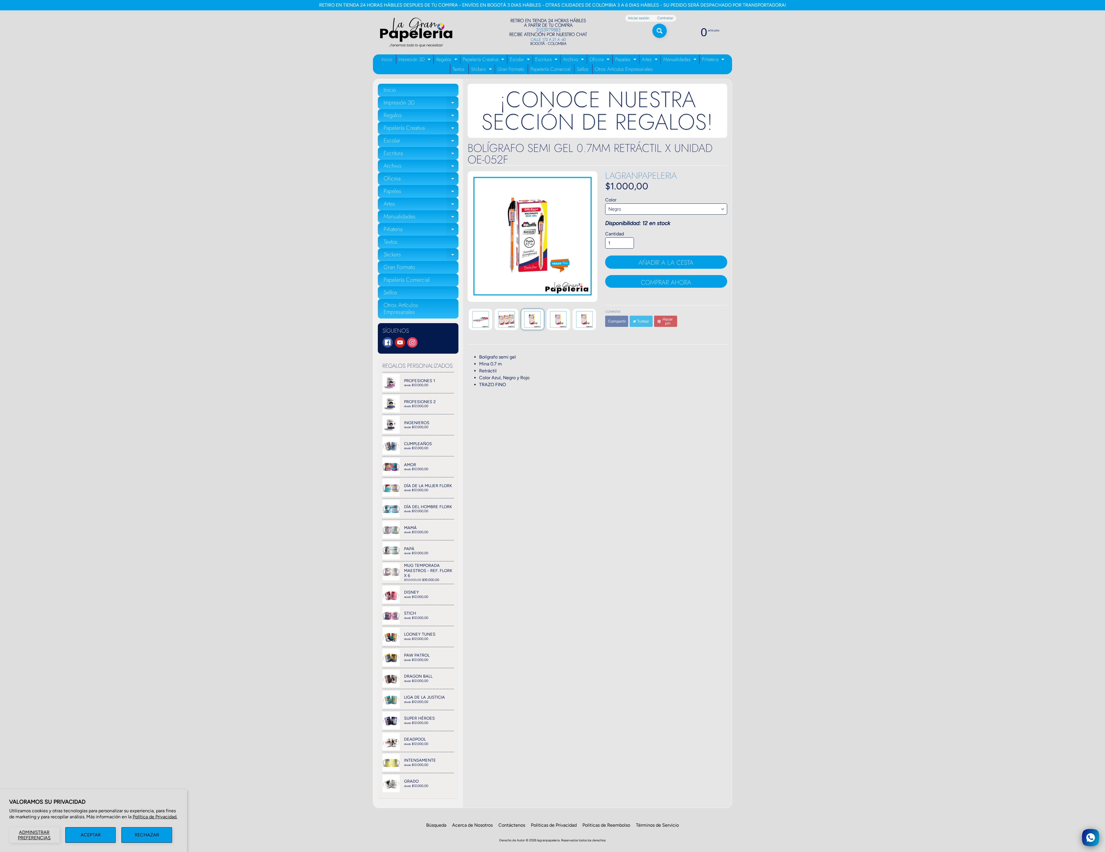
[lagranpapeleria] (416, 32)
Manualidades (680, 60)
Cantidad (614, 234)
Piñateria (714, 60)
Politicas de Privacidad (554, 825)
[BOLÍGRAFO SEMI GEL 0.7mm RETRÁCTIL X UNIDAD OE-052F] (480, 319)
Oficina (600, 60)
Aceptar (91, 835)
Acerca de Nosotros (472, 825)
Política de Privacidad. (155, 816)
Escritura (547, 60)
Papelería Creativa (484, 60)
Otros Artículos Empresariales (624, 69)
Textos (458, 69)
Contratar (665, 18)
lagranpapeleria (641, 175)
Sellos (582, 69)
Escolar (520, 60)
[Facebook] (387, 342)
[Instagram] (412, 342)
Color (610, 200)
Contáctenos (511, 825)
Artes (650, 60)
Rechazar (147, 835)
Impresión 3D (415, 60)
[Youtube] (400, 342)
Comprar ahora (666, 282)
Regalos (447, 60)
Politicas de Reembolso (606, 825)
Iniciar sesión (638, 18)
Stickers (482, 70)
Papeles (626, 60)
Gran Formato (511, 69)
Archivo (574, 60)
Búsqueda (436, 825)
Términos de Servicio (657, 825)
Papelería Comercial (550, 69)
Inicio (387, 59)
